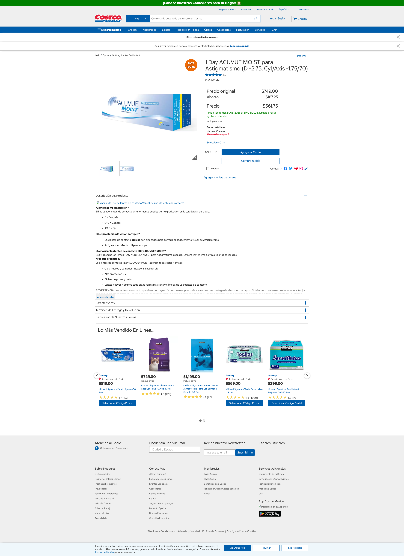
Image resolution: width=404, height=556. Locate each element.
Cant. (208, 151)
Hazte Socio (210, 478)
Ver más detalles (105, 297)
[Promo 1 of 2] (200, 421)
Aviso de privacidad (188, 531)
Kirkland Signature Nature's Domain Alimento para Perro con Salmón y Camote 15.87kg (200, 388)
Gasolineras (224, 29)
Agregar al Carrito (250, 152)
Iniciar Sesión (278, 18)
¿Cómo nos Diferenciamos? (108, 478)
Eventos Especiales (159, 483)
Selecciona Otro (216, 142)
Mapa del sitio (102, 513)
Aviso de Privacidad (104, 498)
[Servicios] (265, 29)
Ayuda (207, 493)
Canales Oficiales (272, 443)
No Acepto (295, 548)
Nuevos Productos (158, 513)
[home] (108, 18)
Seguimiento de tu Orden (271, 474)
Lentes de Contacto (131, 55)
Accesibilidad (101, 518)
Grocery (132, 29)
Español (283, 9)
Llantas (166, 29)
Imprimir (301, 55)
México (302, 9)
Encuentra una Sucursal (167, 443)
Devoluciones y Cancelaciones (274, 478)
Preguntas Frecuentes (106, 483)
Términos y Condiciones (106, 493)
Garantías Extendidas (159, 518)
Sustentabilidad (102, 474)
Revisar (266, 548)
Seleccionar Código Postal (117, 403)
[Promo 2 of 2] (203, 421)
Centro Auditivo (157, 493)
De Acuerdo (237, 548)
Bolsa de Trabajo (103, 508)
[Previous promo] (97, 376)
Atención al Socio (108, 443)
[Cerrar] (398, 37)
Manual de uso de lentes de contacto (163, 203)
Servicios (260, 29)
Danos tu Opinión (157, 508)
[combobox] (137, 18)
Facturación (242, 29)
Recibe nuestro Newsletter (224, 443)
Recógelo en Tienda (187, 29)
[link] (285, 168)
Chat (274, 29)
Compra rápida (250, 161)
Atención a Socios (267, 488)
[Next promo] (307, 376)
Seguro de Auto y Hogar (161, 503)
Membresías (150, 29)
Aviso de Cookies (103, 503)
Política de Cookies (104, 552)
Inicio (97, 55)
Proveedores (101, 488)
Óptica (208, 29)
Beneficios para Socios (215, 483)
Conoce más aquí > (240, 46)
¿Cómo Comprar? (157, 474)
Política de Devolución (270, 483)
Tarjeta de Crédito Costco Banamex (221, 488)
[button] (257, 18)
